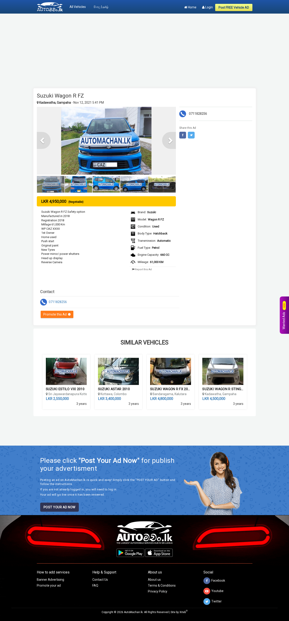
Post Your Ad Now (59, 507)
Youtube (217, 591)
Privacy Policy (157, 591)
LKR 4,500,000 (213, 398)
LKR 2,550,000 (57, 398)
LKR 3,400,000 (109, 398)
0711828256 (57, 302)
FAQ (95, 585)
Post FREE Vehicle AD (234, 7)
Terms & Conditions (162, 585)
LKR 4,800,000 (161, 398)
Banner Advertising (50, 579)
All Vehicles (78, 7)
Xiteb (183, 612)
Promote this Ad (55, 314)
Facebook (218, 580)
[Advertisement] (144, 48)
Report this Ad (143, 269)
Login (209, 7)
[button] (44, 140)
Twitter (216, 601)
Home (191, 7)
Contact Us (100, 579)
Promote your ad (49, 585)
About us (154, 579)
